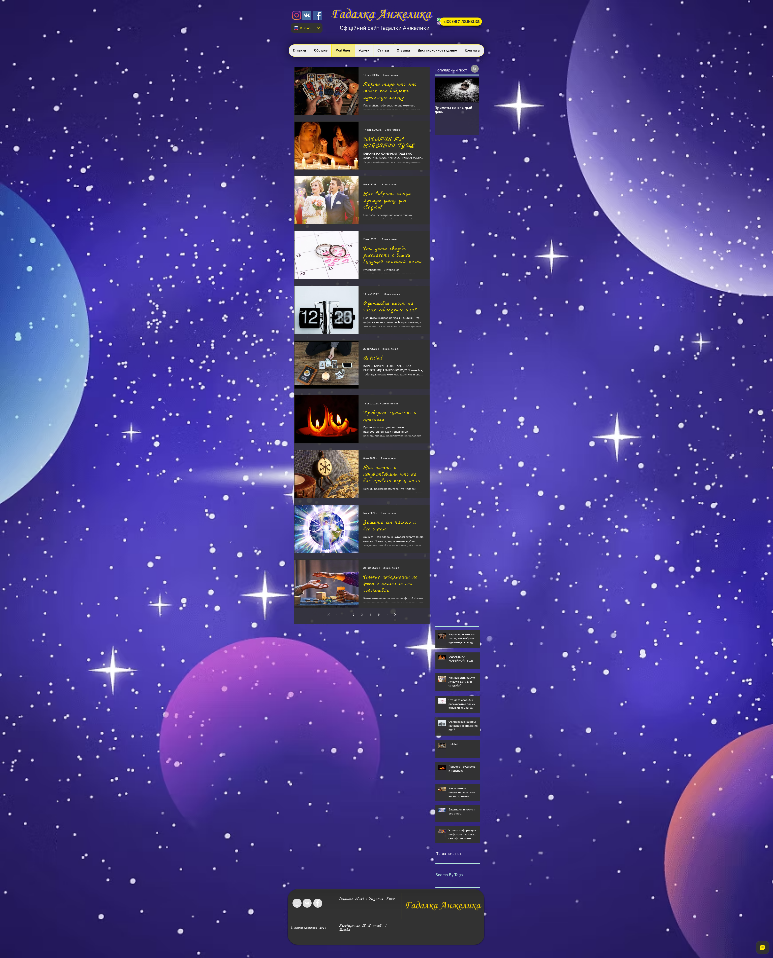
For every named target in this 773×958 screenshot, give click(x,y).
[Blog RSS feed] (475, 69)
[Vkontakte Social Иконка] (306, 15)
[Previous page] (336, 614)
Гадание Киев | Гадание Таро (367, 898)
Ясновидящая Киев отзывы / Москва (363, 927)
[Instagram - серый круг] (297, 903)
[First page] (328, 614)
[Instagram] (296, 15)
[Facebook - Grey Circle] (317, 903)
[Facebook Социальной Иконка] (317, 15)
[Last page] (395, 614)
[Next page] (387, 614)
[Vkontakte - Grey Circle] (307, 903)
